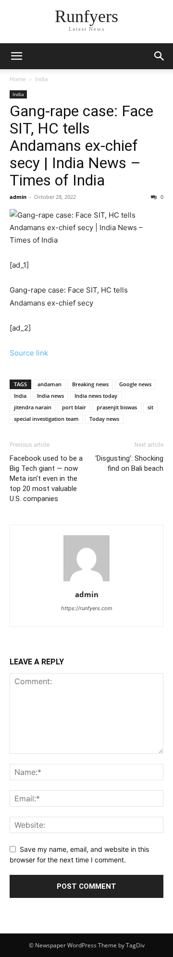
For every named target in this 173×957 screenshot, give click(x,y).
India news (50, 395)
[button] (16, 56)
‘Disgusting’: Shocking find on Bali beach (129, 463)
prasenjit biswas (117, 407)
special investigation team (46, 418)
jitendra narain (32, 407)
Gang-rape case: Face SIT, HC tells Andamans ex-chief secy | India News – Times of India (81, 145)
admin (18, 196)
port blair (74, 407)
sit (150, 407)
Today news (104, 418)
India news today (95, 395)
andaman (49, 384)
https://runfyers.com (86, 608)
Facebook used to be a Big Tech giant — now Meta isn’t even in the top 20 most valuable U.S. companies (46, 478)
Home (18, 79)
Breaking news (90, 384)
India (41, 79)
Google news (135, 384)
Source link (29, 352)
